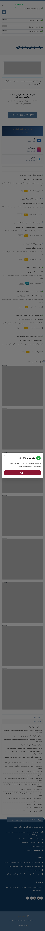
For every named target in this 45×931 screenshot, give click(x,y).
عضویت (22, 473)
